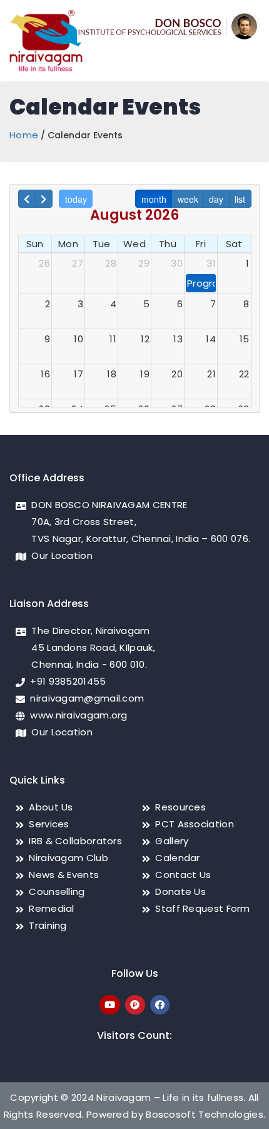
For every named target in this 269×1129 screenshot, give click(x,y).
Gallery (171, 840)
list (240, 199)
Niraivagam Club (68, 857)
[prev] (27, 199)
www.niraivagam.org (78, 715)
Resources (180, 807)
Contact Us (183, 874)
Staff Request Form (202, 908)
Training (47, 925)
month (153, 199)
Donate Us (180, 891)
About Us (51, 807)
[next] (44, 199)
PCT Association (194, 823)
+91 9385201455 (68, 681)
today (76, 199)
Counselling (56, 891)
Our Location (62, 555)
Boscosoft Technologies (204, 1114)
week (188, 199)
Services (49, 823)
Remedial (51, 908)
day (216, 199)
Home (23, 134)
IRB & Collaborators (75, 840)
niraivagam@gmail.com (87, 698)
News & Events (64, 874)
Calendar (177, 857)
